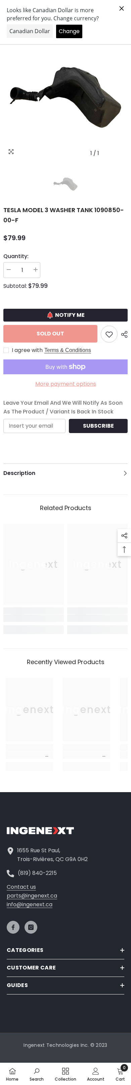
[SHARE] (123, 334)
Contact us (21, 887)
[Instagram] (31, 927)
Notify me (70, 315)
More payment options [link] (65, 384)
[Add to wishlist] (109, 334)
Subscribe (98, 426)
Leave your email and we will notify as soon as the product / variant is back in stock (63, 407)
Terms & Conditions (67, 350)
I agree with (27, 350)
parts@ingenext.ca (32, 896)
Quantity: (16, 256)
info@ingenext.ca (29, 904)
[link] (33, 618)
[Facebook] (13, 927)
